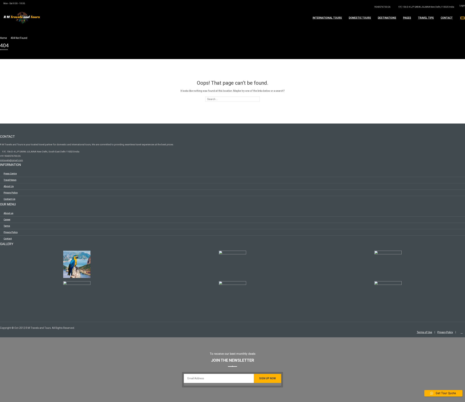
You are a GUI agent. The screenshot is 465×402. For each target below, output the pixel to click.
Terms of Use (424, 332)
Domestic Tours (360, 17)
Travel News (10, 180)
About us (8, 213)
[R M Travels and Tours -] (22, 22)
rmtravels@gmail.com (11, 160)
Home (3, 38)
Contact (447, 17)
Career (7, 219)
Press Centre (10, 173)
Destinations (387, 17)
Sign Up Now (267, 378)
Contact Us (9, 199)
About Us (9, 186)
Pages (407, 17)
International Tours (327, 17)
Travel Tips (426, 17)
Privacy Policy (11, 192)
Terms (7, 226)
